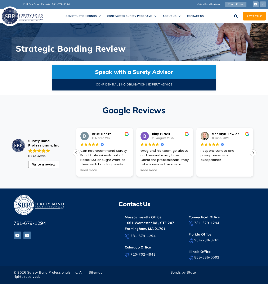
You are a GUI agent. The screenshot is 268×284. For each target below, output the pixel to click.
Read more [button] (88, 170)
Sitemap (96, 272)
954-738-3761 (206, 240)
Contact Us (195, 16)
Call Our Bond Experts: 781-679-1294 (46, 4)
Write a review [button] (43, 164)
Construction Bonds (81, 16)
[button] (83, 16)
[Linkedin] (27, 235)
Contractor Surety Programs (129, 16)
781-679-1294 (30, 223)
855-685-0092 (206, 257)
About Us (170, 16)
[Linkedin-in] (263, 4)
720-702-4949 (143, 254)
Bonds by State (183, 272)
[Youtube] (256, 4)
